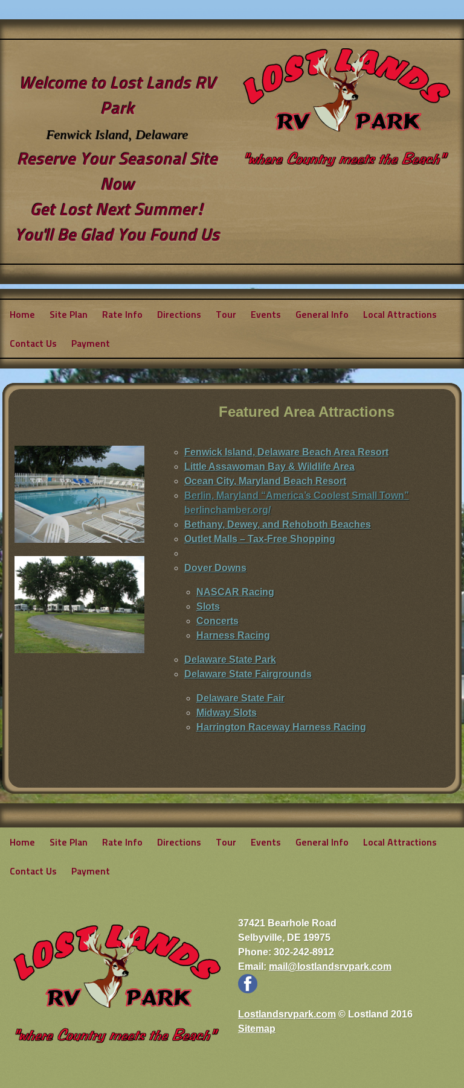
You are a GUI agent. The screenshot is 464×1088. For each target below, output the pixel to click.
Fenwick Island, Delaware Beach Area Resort (286, 452)
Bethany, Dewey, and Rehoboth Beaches (277, 524)
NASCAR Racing (235, 592)
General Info (322, 314)
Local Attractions (400, 314)
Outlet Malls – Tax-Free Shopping (259, 539)
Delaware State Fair (240, 698)
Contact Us (33, 343)
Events (266, 314)
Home (22, 314)
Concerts (217, 621)
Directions (179, 314)
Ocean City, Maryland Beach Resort (265, 481)
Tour (226, 314)
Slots (208, 606)
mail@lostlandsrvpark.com (330, 966)
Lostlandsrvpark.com (287, 1014)
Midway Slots (226, 712)
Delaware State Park (230, 659)
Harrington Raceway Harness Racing (281, 727)
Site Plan (69, 314)
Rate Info (122, 314)
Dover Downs (215, 568)
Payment (90, 343)
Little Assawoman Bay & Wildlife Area (269, 466)
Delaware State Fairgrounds (248, 674)
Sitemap (257, 1028)
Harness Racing (233, 635)
